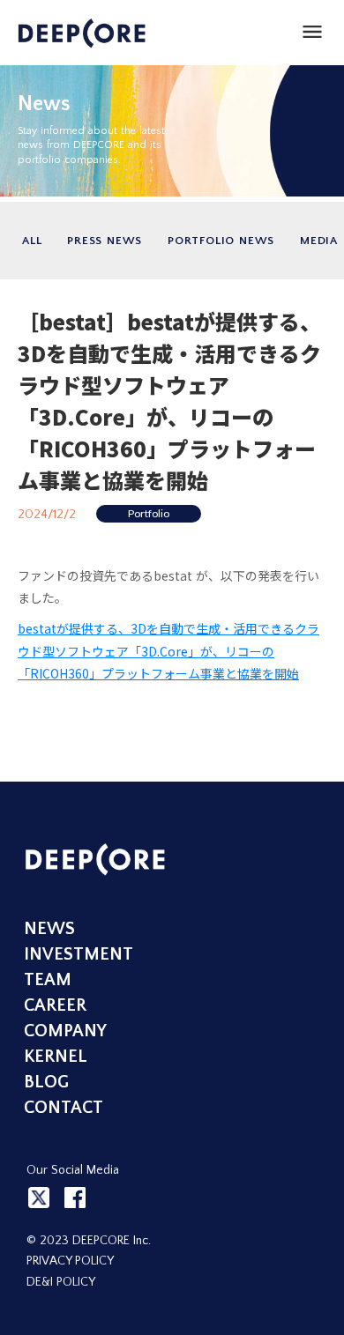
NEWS (49, 928)
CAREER (55, 1005)
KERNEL (55, 1056)
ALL (31, 240)
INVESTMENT (78, 954)
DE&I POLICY (60, 1282)
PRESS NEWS (104, 240)
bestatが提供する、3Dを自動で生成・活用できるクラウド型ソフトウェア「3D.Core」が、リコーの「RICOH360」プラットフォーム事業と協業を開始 (168, 650)
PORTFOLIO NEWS (221, 240)
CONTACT (63, 1107)
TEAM (47, 980)
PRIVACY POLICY (70, 1261)
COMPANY (65, 1031)
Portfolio (148, 513)
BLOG (46, 1082)
